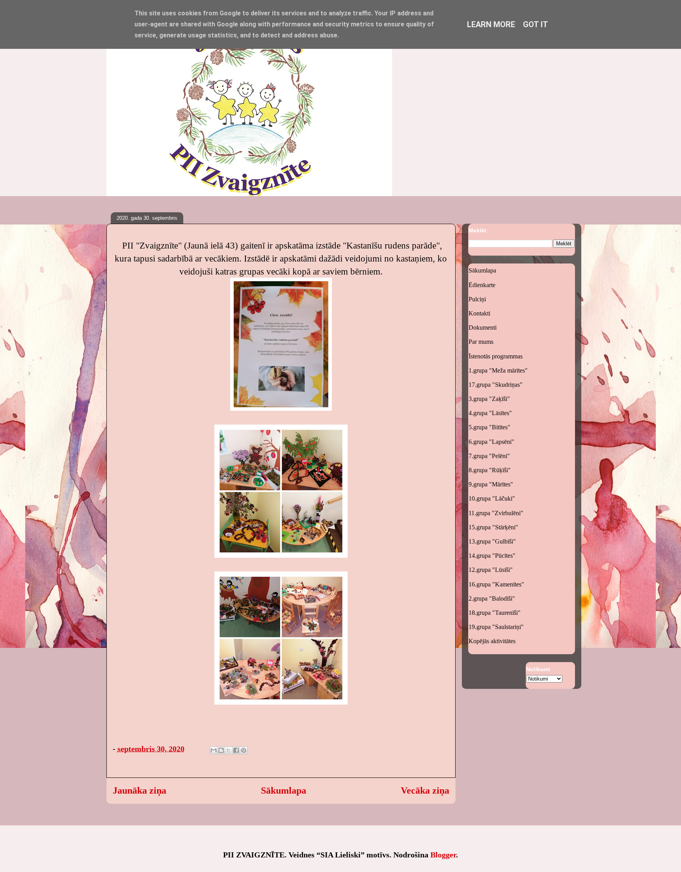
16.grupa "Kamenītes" (496, 584)
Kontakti (479, 313)
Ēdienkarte (482, 285)
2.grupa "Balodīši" (492, 598)
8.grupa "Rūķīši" (490, 470)
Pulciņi (477, 299)
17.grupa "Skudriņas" (496, 384)
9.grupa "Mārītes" (491, 484)
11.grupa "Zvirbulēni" (496, 513)
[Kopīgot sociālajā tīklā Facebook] (236, 750)
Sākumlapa (283, 790)
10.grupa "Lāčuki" (492, 498)
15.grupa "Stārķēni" (493, 527)
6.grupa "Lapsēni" (491, 441)
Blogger (443, 854)
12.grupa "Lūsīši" (491, 569)
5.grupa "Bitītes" (489, 427)
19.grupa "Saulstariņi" (496, 626)
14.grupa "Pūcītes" (492, 555)
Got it (535, 24)
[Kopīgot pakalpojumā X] (229, 750)
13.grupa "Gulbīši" (492, 541)
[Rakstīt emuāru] (221, 750)
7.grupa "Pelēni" (489, 456)
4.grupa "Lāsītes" (490, 413)
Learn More (491, 24)
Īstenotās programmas (496, 356)
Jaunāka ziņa (139, 790)
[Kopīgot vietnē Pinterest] (243, 750)
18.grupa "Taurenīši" (495, 612)
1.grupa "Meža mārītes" (498, 370)
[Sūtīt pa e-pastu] (214, 750)
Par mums (481, 341)
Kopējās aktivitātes (492, 641)
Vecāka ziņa (425, 790)
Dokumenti (483, 327)
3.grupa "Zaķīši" (489, 398)
